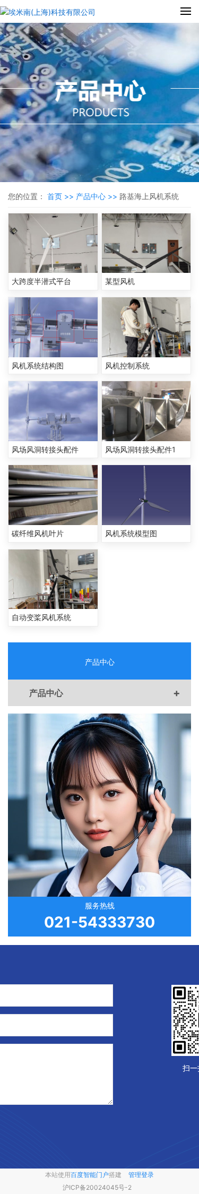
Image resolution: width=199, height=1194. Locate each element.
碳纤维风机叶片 (38, 533)
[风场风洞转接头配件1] (146, 411)
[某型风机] (146, 243)
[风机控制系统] (146, 327)
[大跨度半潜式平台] (53, 243)
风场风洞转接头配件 (45, 449)
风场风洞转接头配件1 (140, 449)
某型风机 (120, 281)
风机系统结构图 (38, 365)
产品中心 (104, 692)
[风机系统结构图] (53, 327)
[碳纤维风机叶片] (53, 495)
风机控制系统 (127, 365)
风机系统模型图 (131, 533)
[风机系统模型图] (146, 495)
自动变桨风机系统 (41, 617)
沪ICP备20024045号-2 (97, 1187)
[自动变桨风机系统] (53, 579)
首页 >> (61, 196)
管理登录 (141, 1175)
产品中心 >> (97, 196)
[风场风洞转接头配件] (53, 411)
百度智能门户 (90, 1175)
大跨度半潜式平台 (41, 281)
